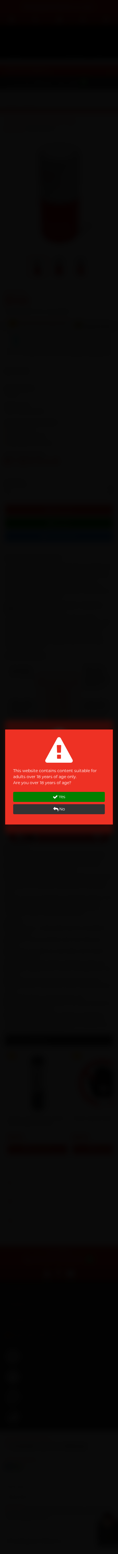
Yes (62, 796)
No (62, 809)
